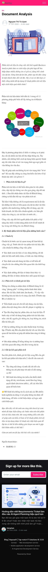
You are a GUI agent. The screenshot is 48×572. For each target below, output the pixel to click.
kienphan (10, 528)
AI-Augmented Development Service (25, 549)
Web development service (28, 543)
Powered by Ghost (24, 554)
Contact (14, 543)
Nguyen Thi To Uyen (18, 21)
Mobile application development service (25, 546)
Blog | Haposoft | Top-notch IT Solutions (20, 540)
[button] (44, 3)
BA (3, 10)
